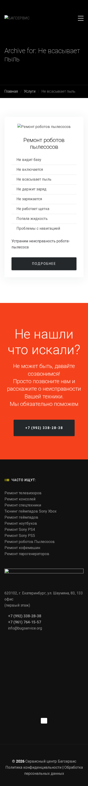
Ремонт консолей (19, 499)
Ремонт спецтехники (22, 505)
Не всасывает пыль (33, 179)
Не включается (29, 169)
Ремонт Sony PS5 (19, 535)
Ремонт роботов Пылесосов (29, 541)
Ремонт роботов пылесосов (44, 143)
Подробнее (44, 264)
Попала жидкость (32, 218)
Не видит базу (28, 159)
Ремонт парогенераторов (26, 554)
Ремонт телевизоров (23, 493)
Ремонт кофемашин (22, 548)
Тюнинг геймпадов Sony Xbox (30, 511)
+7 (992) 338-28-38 (24, 616)
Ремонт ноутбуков (20, 523)
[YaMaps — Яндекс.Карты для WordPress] (44, 721)
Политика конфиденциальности (33, 767)
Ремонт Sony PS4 (19, 529)
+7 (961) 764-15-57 (24, 622)
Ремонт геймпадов (21, 517)
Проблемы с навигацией (38, 228)
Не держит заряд (31, 189)
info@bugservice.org (25, 628)
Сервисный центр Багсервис (50, 761)
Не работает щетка (32, 209)
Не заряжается (29, 199)
